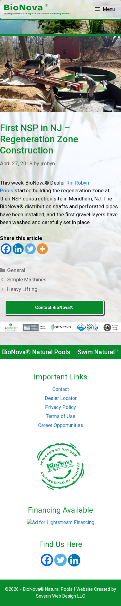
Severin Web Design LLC (60, 596)
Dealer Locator (61, 398)
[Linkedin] (18, 248)
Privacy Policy (60, 407)
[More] (42, 248)
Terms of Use (60, 416)
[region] (60, 27)
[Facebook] (6, 248)
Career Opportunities (60, 425)
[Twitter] (30, 248)
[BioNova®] (38, 9)
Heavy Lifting (22, 289)
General (16, 270)
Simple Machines (27, 279)
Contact (60, 389)
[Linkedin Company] (74, 560)
